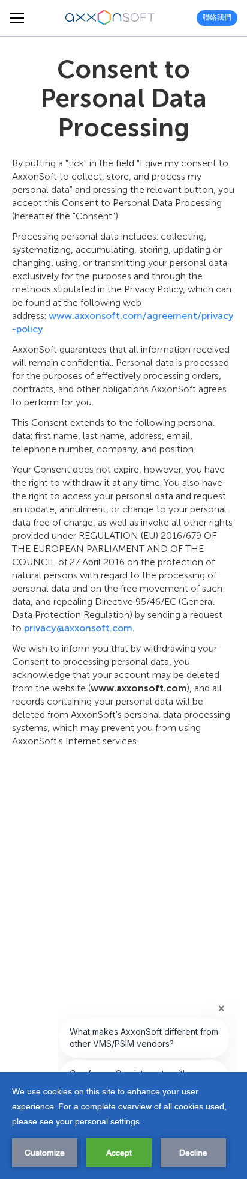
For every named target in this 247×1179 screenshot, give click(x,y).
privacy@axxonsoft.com (78, 628)
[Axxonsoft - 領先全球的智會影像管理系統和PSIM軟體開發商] (110, 18)
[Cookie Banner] (123, 1125)
